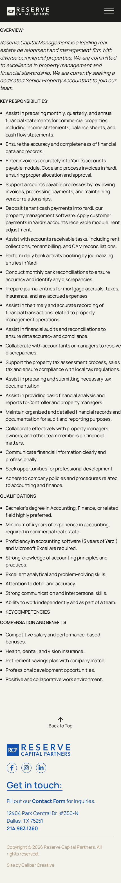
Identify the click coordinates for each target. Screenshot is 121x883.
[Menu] (109, 10)
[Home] (28, 11)
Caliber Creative (37, 865)
